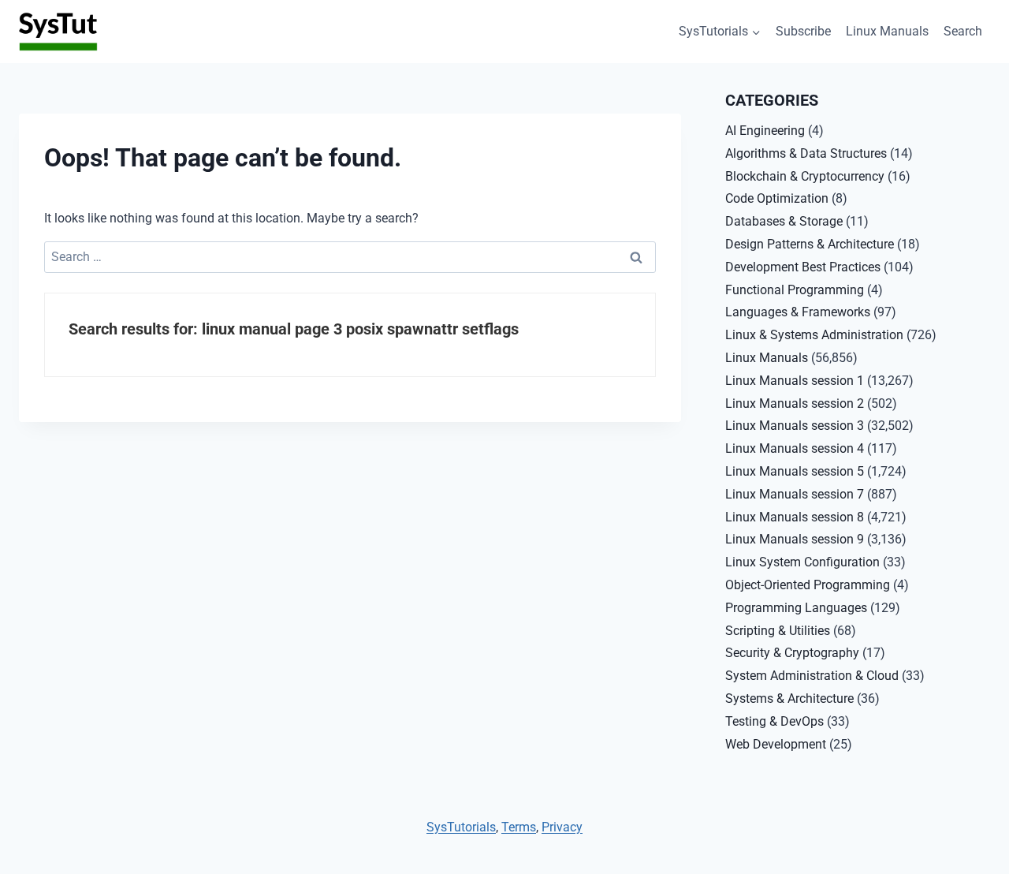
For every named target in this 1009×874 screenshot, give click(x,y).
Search (963, 31)
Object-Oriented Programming (807, 584)
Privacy (562, 827)
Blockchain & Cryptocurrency (804, 176)
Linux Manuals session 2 (794, 403)
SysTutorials (461, 827)
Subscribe (803, 31)
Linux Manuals (887, 31)
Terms (518, 827)
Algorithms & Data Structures (806, 153)
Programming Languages (796, 607)
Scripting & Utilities (777, 630)
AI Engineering (765, 130)
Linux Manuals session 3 (794, 425)
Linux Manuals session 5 (794, 471)
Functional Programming (794, 289)
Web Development (775, 744)
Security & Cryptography (792, 652)
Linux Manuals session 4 (794, 448)
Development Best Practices (803, 267)
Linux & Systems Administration (814, 334)
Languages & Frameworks (797, 311)
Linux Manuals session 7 (794, 494)
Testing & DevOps (774, 721)
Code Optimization (776, 198)
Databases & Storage (784, 221)
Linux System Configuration (802, 562)
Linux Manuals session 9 (794, 539)
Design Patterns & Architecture (809, 244)
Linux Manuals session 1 (794, 380)
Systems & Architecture (789, 698)
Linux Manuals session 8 (794, 517)
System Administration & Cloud (812, 675)
